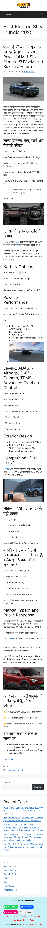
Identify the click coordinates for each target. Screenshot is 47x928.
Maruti (16, 242)
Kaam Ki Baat (9, 874)
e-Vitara (7, 469)
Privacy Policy (29, 920)
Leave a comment (15, 770)
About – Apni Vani (21, 916)
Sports (6, 882)
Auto (9, 766)
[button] (41, 14)
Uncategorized (10, 890)
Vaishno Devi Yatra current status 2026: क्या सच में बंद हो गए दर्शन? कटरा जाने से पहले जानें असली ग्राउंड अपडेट (23, 811)
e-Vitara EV (11, 639)
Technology (8, 886)
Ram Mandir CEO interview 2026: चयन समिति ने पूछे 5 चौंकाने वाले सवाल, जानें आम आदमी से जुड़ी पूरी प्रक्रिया (23, 847)
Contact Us (35, 916)
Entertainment (9, 870)
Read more (8, 759)
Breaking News (10, 866)
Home (9, 916)
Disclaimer (16, 920)
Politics (6, 878)
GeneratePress (35, 924)
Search (6, 782)
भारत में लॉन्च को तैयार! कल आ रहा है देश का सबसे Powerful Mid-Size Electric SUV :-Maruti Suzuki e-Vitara (23, 57)
